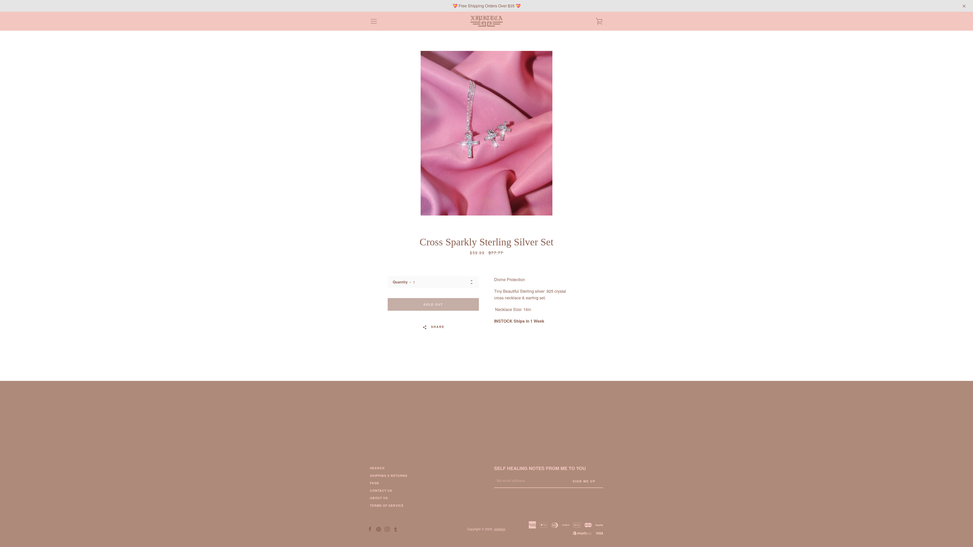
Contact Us (381, 490)
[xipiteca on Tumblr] (395, 529)
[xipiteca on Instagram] (387, 529)
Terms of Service (387, 505)
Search (377, 468)
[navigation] (373, 21)
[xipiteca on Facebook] (369, 529)
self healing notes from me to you (540, 468)
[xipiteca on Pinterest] (378, 529)
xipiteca (499, 528)
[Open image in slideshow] (486, 133)
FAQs (374, 483)
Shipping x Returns (388, 475)
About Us (379, 498)
